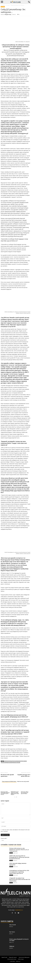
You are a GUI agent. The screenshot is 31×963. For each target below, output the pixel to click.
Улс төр (8, 5)
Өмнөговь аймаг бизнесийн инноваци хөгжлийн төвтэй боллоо (5, 793)
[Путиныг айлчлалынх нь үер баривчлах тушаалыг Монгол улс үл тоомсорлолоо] (4, 850)
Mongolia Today (8, 14)
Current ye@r (4, 838)
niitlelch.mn (18, 961)
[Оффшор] (4, 948)
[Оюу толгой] (4, 927)
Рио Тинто (12, 932)
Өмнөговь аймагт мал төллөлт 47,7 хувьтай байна (24, 792)
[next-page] (16, 797)
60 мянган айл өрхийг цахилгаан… (7, 775)
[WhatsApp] (12, 18)
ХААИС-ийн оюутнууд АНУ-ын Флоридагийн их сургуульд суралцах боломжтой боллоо (19, 857)
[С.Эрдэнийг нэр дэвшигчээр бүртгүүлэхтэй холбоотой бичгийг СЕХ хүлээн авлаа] (4, 880)
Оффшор (11, 946)
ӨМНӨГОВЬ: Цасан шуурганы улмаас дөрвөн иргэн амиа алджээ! (15, 793)
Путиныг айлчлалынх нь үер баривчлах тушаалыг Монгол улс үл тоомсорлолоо (19, 850)
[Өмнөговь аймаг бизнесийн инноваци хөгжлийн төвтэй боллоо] (5, 787)
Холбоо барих (21, 959)
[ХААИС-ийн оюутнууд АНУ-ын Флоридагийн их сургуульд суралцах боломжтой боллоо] (4, 858)
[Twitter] (5, 18)
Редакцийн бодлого (13, 957)
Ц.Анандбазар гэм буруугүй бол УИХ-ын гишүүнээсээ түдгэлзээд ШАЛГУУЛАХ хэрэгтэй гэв (19, 872)
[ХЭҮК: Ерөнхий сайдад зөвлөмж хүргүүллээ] (4, 865)
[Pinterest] (9, 18)
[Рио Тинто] (4, 934)
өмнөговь (3, 762)
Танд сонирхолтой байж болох (9, 781)
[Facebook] (2, 18)
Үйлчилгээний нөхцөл (11, 959)
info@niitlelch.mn (19, 910)
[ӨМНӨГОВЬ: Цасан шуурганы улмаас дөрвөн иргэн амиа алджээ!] (15, 787)
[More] (16, 18)
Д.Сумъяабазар (8, 761)
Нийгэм (11, 866)
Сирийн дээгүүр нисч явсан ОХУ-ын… (23, 775)
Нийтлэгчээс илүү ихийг (23, 781)
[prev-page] (14, 797)
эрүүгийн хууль (16, 762)
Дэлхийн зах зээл (15, 761)
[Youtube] (18, 913)
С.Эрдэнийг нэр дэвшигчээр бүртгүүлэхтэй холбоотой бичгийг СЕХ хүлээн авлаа (19, 879)
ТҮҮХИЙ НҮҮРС (9, 762)
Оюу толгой (12, 924)
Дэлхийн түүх (23, 761)
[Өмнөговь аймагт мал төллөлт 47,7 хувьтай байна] (25, 787)
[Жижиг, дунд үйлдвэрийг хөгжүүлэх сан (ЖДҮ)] (4, 941)
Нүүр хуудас (3, 5)
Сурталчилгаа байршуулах (24, 957)
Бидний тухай (4, 957)
